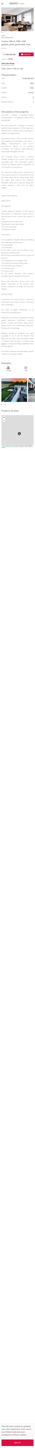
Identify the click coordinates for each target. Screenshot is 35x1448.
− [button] (4, 420)
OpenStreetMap (14, 446)
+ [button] (4, 417)
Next (5, 404)
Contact (27, 54)
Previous (1, 404)
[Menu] (3, 4)
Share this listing (7, 63)
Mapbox (4, 447)
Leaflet (3, 446)
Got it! (17, 1443)
